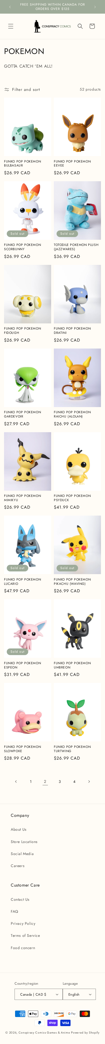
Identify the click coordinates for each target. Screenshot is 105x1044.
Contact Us (20, 899)
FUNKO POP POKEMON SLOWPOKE (22, 749)
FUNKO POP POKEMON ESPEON (22, 665)
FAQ (14, 911)
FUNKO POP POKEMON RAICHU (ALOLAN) (72, 414)
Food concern (23, 947)
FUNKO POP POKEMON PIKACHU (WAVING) (72, 582)
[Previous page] (16, 781)
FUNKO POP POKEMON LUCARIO (22, 582)
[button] (11, 26)
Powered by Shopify (85, 1032)
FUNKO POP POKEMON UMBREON (72, 665)
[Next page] (89, 781)
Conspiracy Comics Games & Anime (44, 1032)
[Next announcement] (95, 7)
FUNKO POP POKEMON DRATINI (72, 331)
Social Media (22, 853)
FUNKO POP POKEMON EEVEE (72, 164)
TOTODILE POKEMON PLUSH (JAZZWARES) (76, 247)
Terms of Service (25, 935)
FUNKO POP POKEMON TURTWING (72, 749)
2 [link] (45, 781)
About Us (19, 829)
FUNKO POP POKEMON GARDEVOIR (22, 414)
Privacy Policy (23, 923)
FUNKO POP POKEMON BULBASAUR (22, 164)
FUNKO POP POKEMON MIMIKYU (22, 498)
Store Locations (24, 841)
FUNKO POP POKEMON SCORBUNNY (22, 247)
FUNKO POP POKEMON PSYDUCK (72, 498)
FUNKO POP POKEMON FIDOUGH (22, 331)
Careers (17, 865)
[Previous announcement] (10, 7)
